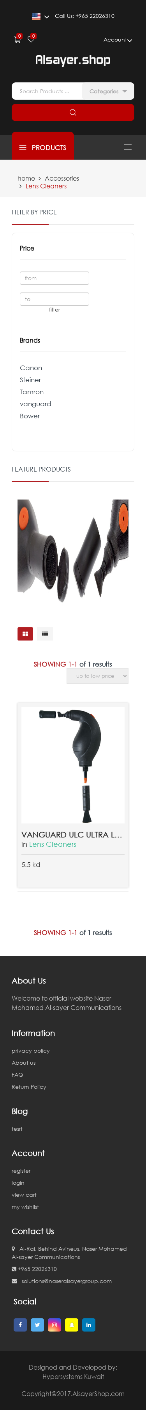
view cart (24, 1194)
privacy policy (31, 1050)
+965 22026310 (36, 1269)
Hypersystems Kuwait (73, 1376)
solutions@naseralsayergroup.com (64, 1281)
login (18, 1182)
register (21, 1170)
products (46, 147)
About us (23, 1062)
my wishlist (25, 1206)
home (26, 178)
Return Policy (29, 1086)
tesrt (17, 1128)
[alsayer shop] (73, 61)
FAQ (17, 1074)
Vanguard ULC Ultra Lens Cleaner (73, 834)
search (73, 112)
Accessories (62, 178)
